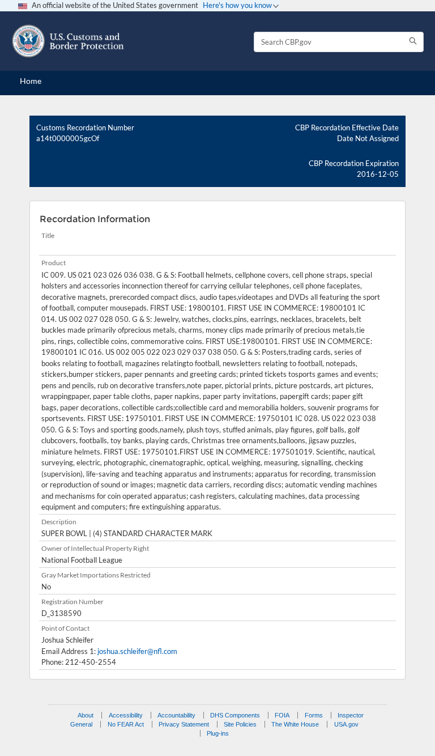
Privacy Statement (184, 724)
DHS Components (235, 715)
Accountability (176, 715)
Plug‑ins (218, 733)
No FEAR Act (126, 724)
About (85, 715)
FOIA (282, 715)
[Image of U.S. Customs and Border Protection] (68, 41)
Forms (314, 715)
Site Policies (240, 724)
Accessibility (126, 715)
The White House (295, 724)
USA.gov (346, 724)
